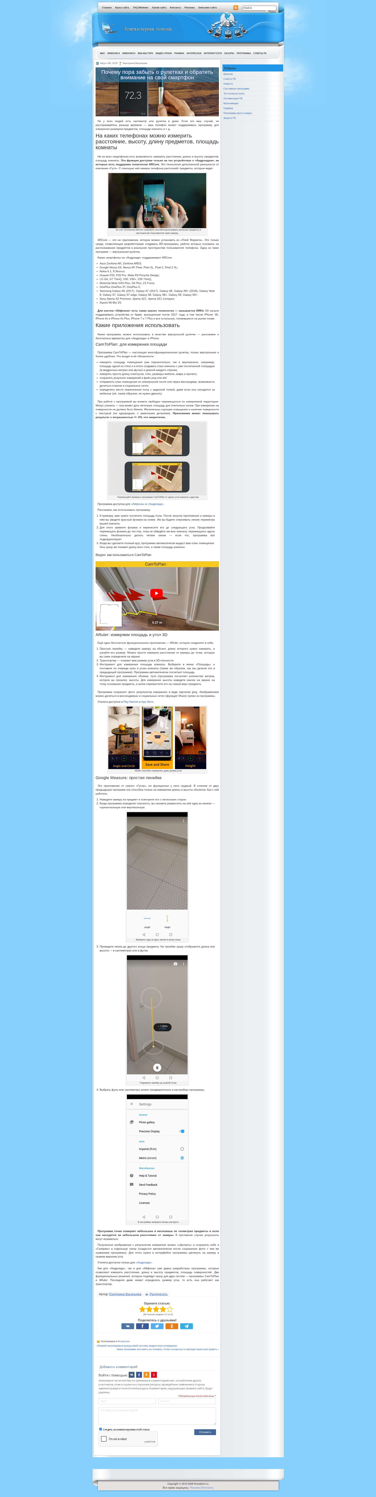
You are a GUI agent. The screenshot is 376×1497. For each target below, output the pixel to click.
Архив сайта (159, 7)
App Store (147, 701)
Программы (244, 53)
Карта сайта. (122, 7)
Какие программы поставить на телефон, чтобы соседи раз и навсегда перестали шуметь (167, 1349)
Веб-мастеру (145, 53)
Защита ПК (229, 117)
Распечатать (158, 1294)
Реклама (189, 7)
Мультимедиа (231, 103)
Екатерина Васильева (125, 1294)
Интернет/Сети (213, 53)
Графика (179, 53)
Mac (102, 53)
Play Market (130, 701)
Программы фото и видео (237, 113)
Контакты (175, 7)
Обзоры (229, 53)
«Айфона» (138, 503)
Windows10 (128, 53)
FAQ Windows (140, 7)
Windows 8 (113, 53)
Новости (228, 83)
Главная (107, 7)
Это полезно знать (234, 93)
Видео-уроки (164, 53)
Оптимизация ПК (232, 98)
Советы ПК (260, 53)
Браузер (228, 73)
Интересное (194, 53)
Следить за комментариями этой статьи (126, 1429)
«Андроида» (156, 503)
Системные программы (236, 88)
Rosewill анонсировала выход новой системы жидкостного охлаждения (137, 1345)
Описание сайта (207, 7)
